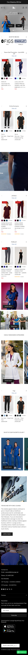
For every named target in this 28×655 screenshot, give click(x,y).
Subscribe (14, 615)
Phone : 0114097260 (7, 575)
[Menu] (1, 7)
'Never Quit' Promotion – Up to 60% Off (14, 2)
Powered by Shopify (15, 649)
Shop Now (14, 326)
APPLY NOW (7, 534)
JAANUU (14, 195)
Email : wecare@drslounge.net (9, 572)
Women (10, 26)
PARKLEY (14, 242)
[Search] (5, 7)
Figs (14, 391)
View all (14, 56)
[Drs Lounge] (14, 7)
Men (19, 26)
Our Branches (5, 578)
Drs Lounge (7, 649)
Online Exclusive (14, 106)
